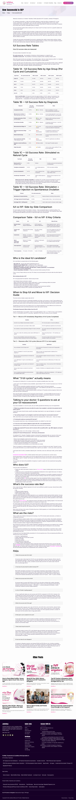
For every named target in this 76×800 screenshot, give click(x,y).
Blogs (55, 2)
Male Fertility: (5, 771)
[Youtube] (13, 735)
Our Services (32, 2)
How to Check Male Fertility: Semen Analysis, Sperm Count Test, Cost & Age (13, 680)
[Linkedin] (10, 735)
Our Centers (39, 2)
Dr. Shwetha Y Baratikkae (48, 2)
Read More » (4, 686)
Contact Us (59, 2)
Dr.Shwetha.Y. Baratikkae (55, 546)
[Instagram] (8, 735)
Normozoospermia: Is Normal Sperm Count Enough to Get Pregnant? (62, 706)
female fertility (40, 469)
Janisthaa (18, 544)
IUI (25, 478)
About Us (26, 2)
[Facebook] (3, 735)
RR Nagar (27, 792)
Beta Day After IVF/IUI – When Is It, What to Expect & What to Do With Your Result (12, 707)
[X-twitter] (6, 735)
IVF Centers (27, 733)
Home (22, 2)
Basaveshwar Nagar (20, 792)
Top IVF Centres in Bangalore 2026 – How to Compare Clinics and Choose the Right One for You (62, 680)
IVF (57, 480)
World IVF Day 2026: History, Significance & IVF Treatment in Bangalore (36, 680)
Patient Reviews (28, 730)
